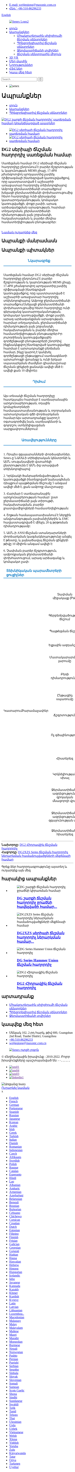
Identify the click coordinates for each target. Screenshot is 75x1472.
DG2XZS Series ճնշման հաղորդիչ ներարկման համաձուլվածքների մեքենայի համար (36, 855)
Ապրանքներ (19, 32)
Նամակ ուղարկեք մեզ (19, 232)
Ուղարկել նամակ (15, 1087)
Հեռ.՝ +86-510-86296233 (25, 8)
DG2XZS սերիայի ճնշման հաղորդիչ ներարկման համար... (40, 937)
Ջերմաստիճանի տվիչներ (37, 50)
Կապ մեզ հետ (20, 72)
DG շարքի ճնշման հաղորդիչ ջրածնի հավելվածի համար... (37, 902)
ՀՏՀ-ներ (15, 68)
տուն (13, 28)
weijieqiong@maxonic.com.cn (27, 1043)
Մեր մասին (18, 61)
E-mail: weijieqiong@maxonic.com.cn (32, 4)
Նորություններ (21, 65)
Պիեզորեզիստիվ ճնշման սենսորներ (38, 112)
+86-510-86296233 (21, 1039)
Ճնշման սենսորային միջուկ (39, 54)
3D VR (13, 57)
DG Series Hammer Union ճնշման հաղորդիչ (37, 962)
